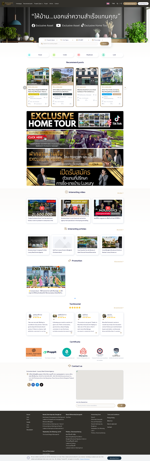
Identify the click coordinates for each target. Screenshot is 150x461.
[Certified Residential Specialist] (116, 352)
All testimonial (118, 307)
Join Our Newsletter (82, 402)
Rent (28, 419)
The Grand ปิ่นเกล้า (70, 445)
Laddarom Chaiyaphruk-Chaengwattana (53, 419)
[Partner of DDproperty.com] (83, 352)
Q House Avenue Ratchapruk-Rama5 (52, 426)
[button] (147, 25)
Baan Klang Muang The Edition (74, 436)
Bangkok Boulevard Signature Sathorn (76, 439)
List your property (130, 3)
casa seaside (46, 454)
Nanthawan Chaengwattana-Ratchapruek (54, 417)
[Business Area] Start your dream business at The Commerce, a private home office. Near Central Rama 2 (86, 91)
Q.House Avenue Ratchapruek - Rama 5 (53, 424)
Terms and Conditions (113, 414)
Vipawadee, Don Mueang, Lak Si (52, 431)
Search (104, 43)
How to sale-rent (112, 424)
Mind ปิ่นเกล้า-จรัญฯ (71, 434)
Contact (57, 3)
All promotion (118, 261)
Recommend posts (27, 3)
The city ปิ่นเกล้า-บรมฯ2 (72, 441)
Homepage (19, 3)
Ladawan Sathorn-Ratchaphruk (74, 448)
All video (119, 193)
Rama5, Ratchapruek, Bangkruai (52, 414)
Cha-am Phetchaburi (48, 451)
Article (51, 3)
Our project (30, 429)
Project (46, 3)
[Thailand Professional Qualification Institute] (100, 352)
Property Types (38, 3)
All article (119, 229)
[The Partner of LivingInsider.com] (67, 352)
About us (109, 421)
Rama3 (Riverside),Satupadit (74, 414)
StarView (68, 417)
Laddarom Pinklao (71, 443)
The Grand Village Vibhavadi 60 (51, 434)
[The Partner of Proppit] (50, 352)
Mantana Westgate (48, 421)
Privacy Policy (111, 417)
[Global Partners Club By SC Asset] (34, 352)
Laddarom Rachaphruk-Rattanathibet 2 (53, 428)
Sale (28, 417)
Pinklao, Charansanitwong (73, 431)
